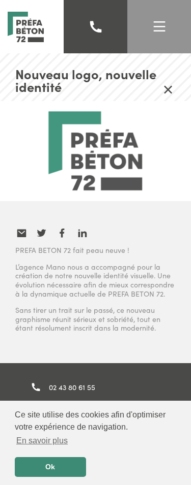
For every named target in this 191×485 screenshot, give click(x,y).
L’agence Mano (40, 267)
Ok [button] (50, 467)
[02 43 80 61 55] (95, 27)
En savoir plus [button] (42, 440)
